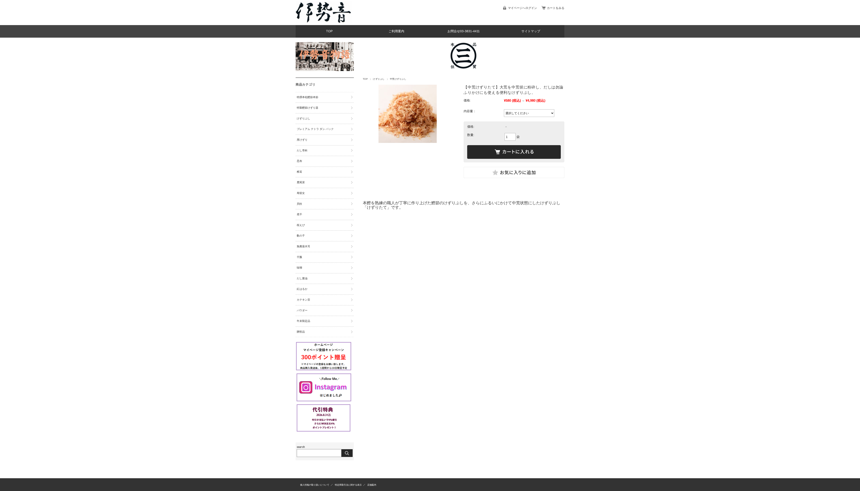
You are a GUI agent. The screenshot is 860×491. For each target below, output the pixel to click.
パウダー (302, 310)
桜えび (301, 225)
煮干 (299, 214)
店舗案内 (371, 485)
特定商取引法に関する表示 (348, 485)
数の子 (301, 235)
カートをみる (555, 8)
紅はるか (302, 289)
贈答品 (301, 331)
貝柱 (299, 203)
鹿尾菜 (301, 182)
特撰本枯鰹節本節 (307, 97)
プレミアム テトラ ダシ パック (315, 129)
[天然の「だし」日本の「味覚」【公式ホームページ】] (324, 22)
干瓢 (299, 257)
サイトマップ (530, 31)
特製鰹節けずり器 (307, 107)
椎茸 (299, 171)
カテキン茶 (303, 299)
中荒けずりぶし (398, 79)
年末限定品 (303, 321)
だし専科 (302, 150)
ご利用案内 (396, 31)
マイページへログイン (522, 8)
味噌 (299, 267)
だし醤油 (302, 278)
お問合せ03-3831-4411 (463, 31)
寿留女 (301, 193)
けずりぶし (379, 79)
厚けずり (302, 139)
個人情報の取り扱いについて (314, 485)
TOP (329, 31)
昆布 (299, 161)
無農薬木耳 (303, 246)
